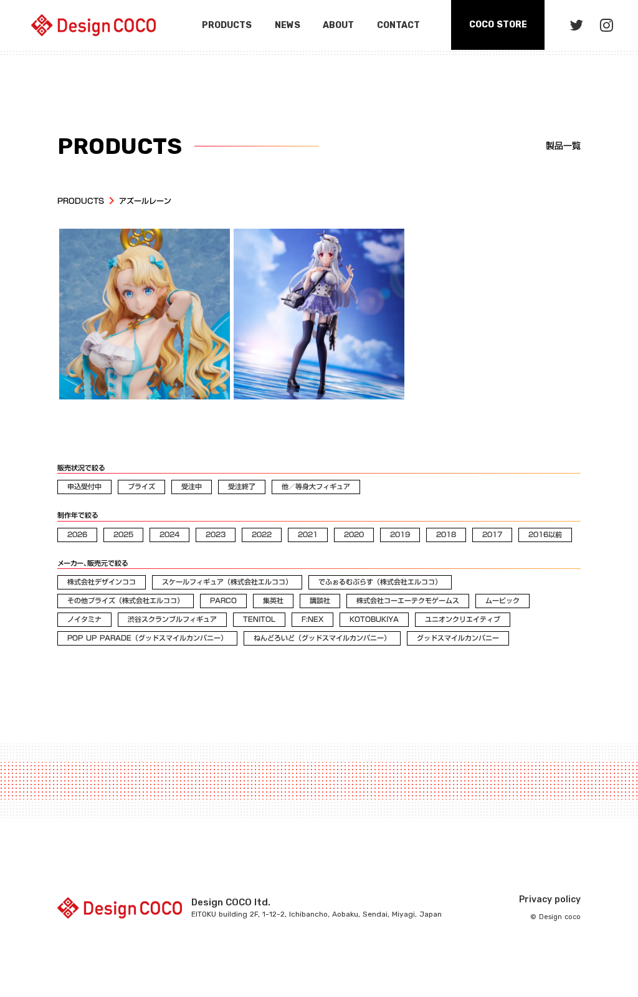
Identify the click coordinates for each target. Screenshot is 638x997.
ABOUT (338, 25)
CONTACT (398, 25)
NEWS (287, 25)
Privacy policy (550, 899)
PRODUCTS (80, 201)
